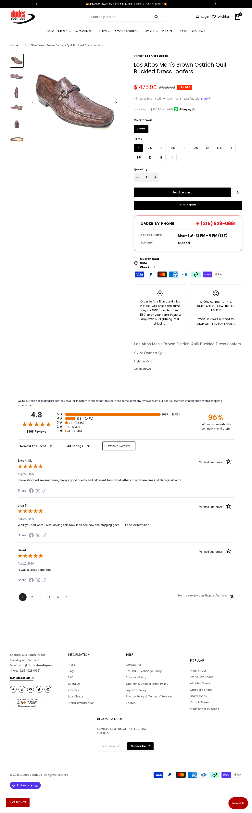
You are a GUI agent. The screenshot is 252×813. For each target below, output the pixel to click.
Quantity (140, 169)
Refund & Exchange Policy (144, 671)
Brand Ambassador (81, 703)
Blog (71, 671)
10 (207, 148)
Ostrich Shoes (199, 702)
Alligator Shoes (200, 683)
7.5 (150, 148)
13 (161, 158)
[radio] (126, 414)
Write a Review (119, 446)
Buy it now (188, 205)
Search (131, 703)
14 (172, 158)
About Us (74, 684)
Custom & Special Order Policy (147, 684)
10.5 (219, 148)
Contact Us (134, 665)
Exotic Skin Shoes (201, 677)
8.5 (173, 148)
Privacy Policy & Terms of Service (149, 696)
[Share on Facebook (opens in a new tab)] (31, 490)
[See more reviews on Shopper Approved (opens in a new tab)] (44, 490)
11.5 (139, 158)
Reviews (73, 690)
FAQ (70, 677)
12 (150, 158)
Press (71, 665)
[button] (237, 192)
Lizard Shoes (198, 696)
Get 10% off (18, 802)
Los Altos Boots (156, 56)
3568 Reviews (41, 431)
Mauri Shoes (198, 671)
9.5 (196, 148)
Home (14, 45)
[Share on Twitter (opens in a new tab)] (38, 491)
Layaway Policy (136, 690)
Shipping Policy (136, 677)
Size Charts (75, 696)
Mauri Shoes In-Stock (204, 709)
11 (231, 148)
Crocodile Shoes (201, 690)
